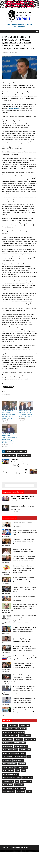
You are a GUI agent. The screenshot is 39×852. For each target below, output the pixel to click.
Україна (22, 788)
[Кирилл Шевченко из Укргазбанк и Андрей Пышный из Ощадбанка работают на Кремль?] (26, 405)
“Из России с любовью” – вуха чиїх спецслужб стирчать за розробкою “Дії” (25, 657)
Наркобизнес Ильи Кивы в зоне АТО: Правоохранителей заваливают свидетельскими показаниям (24, 700)
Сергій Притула (26, 781)
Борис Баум (18, 739)
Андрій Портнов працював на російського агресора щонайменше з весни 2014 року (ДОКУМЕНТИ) (24, 648)
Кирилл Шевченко (9, 455)
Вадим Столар (7, 746)
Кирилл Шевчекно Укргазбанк (16, 452)
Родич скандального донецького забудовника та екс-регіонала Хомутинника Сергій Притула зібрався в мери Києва (19, 666)
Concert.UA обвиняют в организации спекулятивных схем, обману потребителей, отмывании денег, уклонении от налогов (18, 678)
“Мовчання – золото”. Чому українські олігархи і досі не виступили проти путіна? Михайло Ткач (23, 507)
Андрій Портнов (25, 736)
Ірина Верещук (24, 725)
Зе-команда (7, 760)
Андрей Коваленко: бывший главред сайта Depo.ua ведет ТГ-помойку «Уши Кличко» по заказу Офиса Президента (25, 580)
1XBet (4, 725)
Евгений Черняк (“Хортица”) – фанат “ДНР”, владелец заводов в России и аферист (24, 589)
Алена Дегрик (7, 729)
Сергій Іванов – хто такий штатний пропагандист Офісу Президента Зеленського (23, 542)
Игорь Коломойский (9, 764)
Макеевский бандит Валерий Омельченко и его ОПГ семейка (23, 550)
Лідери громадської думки (13, 492)
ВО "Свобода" (7, 743)
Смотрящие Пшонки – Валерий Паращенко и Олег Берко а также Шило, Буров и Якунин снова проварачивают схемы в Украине (18, 569)
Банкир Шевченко (14, 108)
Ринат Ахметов (27, 778)
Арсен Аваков (7, 739)
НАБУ (17, 771)
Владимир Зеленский (10, 750)
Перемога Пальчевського (11, 778)
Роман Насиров (8, 781)
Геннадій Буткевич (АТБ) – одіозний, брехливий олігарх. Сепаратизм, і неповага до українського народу (24, 558)
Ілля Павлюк (13, 725)
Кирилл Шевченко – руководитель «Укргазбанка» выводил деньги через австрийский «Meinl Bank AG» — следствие (9, 438)
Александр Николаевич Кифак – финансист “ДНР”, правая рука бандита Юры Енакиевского (23, 639)
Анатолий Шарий (20, 729)
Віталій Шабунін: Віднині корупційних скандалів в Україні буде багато (22, 497)
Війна (23, 753)
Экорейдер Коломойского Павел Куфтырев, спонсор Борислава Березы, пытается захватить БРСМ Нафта (18, 711)
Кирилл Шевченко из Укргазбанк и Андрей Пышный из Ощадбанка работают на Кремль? (26, 413)
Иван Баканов (18, 760)
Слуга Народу (18, 785)
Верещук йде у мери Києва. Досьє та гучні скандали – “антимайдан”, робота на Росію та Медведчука (24, 629)
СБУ (17, 781)
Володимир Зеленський (11, 753)
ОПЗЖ (23, 771)
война (29, 792)
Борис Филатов (30, 739)
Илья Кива (22, 764)
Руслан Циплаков (24, 455)
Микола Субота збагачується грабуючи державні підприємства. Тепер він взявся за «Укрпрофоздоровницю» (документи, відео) (19, 607)
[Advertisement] (19, 819)
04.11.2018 (6, 52)
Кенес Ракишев (8, 767)
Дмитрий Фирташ (20, 757)
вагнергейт (21, 792)
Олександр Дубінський (10, 774)
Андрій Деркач (19, 732)
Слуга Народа (7, 785)
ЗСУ (29, 757)
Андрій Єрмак (7, 732)
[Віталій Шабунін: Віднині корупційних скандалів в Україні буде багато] (5, 500)
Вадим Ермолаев (19, 743)
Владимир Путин (25, 750)
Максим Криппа (8, 771)
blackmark (14, 52)
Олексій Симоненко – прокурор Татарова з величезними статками (23, 524)
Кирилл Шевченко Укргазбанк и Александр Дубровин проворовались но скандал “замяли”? (8, 414)
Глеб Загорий (7, 757)
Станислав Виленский (10, 788)
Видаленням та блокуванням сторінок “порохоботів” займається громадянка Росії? (25, 532)
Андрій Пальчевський (10, 736)
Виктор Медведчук (21, 746)
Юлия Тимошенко (8, 792)
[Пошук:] (19, 485)
